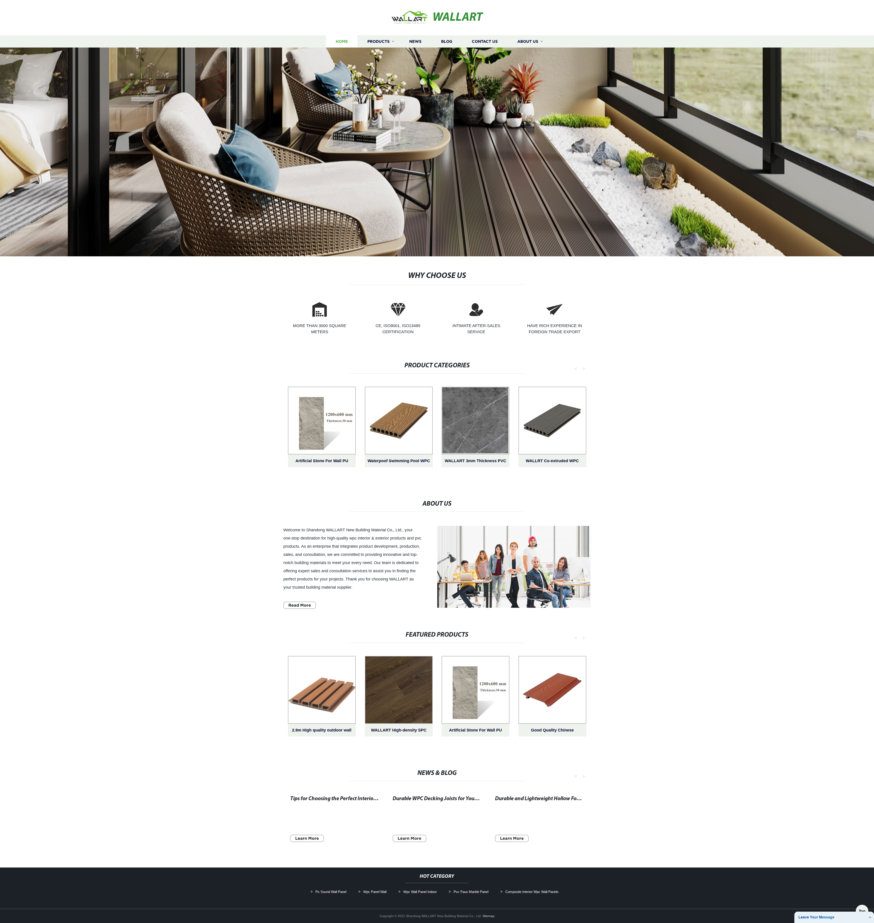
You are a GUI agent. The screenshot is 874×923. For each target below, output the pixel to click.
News (415, 41)
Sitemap (488, 916)
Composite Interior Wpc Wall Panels (532, 892)
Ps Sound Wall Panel (330, 892)
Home (342, 41)
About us (527, 41)
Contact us (485, 41)
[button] (574, 369)
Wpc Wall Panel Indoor (420, 892)
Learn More (307, 838)
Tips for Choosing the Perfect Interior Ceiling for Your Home (358, 799)
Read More (299, 605)
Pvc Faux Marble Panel (471, 892)
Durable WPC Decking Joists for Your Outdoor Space (452, 799)
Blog (446, 41)
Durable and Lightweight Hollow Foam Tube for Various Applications (574, 799)
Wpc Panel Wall (374, 892)
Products (378, 41)
